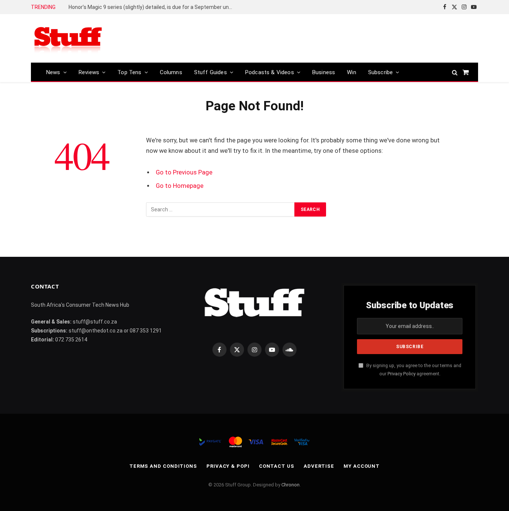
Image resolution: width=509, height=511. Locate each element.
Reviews (89, 72)
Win (351, 72)
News (53, 72)
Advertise (319, 466)
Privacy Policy (401, 373)
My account (362, 466)
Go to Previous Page (184, 172)
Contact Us (276, 466)
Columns (171, 72)
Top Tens (129, 72)
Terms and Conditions (163, 466)
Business (323, 72)
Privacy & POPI (228, 466)
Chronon (290, 485)
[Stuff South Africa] (68, 38)
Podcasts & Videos (269, 72)
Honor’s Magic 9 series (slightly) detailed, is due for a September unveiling (152, 7)
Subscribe (380, 72)
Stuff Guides (210, 72)
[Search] (454, 72)
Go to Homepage (179, 185)
